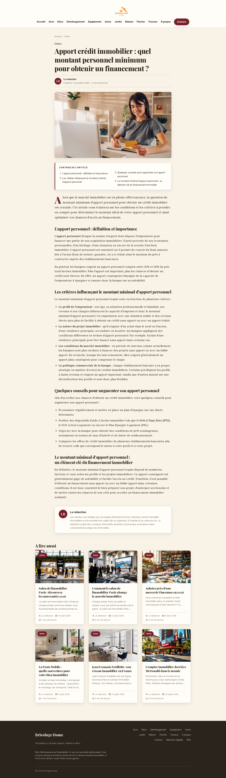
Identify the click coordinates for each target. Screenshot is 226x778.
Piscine (141, 21)
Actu (51, 21)
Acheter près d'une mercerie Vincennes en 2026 (165, 590)
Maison (129, 21)
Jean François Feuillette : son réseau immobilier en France (112, 669)
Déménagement (76, 21)
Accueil (41, 21)
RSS (189, 740)
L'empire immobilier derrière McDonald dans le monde (166, 669)
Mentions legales (174, 740)
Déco (60, 21)
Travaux (152, 21)
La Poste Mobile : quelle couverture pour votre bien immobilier (54, 671)
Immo (108, 21)
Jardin (118, 21)
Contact (181, 21)
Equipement (94, 21)
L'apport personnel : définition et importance (85, 173)
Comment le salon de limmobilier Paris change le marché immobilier (109, 592)
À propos (166, 21)
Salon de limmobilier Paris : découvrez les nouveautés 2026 (53, 592)
